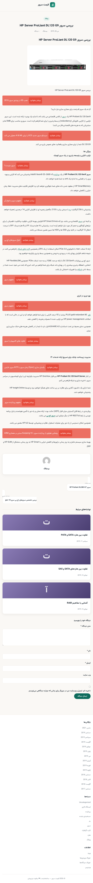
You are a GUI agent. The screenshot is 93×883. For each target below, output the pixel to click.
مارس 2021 (86, 728)
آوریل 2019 (87, 760)
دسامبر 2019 (86, 732)
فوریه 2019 (87, 765)
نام (89, 650)
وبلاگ (46, 18)
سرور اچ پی (50, 415)
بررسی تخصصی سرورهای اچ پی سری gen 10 (19, 498)
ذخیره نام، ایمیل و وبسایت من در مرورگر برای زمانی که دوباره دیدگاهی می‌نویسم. (59, 690)
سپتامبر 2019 (86, 737)
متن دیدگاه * (86, 626)
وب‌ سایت (87, 675)
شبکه (80, 269)
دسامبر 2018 (86, 774)
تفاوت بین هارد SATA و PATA (74, 535)
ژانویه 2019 (87, 770)
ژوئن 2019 (87, 751)
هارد (89, 835)
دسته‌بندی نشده (85, 816)
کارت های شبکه (24, 249)
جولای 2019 (86, 746)
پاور (89, 314)
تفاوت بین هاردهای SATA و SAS (73, 569)
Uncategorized (85, 802)
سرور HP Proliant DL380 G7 (80, 485)
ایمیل (88, 663)
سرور (64, 116)
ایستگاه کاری (86, 807)
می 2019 (87, 756)
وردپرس (88, 867)
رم (70, 209)
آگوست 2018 (86, 784)
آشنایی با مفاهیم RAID (77, 603)
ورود (89, 853)
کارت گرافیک (86, 830)
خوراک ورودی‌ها (85, 858)
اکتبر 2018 (87, 779)
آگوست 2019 (86, 742)
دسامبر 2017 (86, 789)
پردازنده (56, 174)
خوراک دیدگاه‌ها (85, 862)
